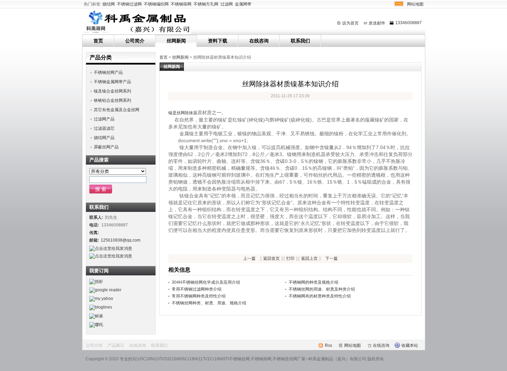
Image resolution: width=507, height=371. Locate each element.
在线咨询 (259, 40)
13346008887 (408, 22)
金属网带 (243, 4)
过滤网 (226, 4)
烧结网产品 (104, 137)
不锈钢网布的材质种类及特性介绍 (320, 296)
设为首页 (350, 23)
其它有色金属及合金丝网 (116, 109)
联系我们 (300, 40)
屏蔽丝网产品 (106, 147)
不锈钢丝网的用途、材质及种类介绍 (322, 289)
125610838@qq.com (120, 240)
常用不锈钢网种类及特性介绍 (199, 296)
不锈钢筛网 (181, 4)
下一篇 (331, 258)
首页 (98, 40)
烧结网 (108, 4)
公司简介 (135, 40)
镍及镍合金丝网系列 (112, 91)
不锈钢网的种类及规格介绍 (313, 282)
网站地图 (415, 4)
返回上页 (309, 258)
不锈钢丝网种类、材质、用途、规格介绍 (209, 303)
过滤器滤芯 (104, 128)
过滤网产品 (104, 119)
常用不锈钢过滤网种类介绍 (196, 289)
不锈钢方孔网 (205, 4)
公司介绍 (94, 345)
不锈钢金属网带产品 (112, 81)
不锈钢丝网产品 (108, 72)
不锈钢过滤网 (129, 4)
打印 (290, 258)
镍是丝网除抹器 (182, 112)
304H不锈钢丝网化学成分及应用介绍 (206, 282)
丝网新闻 (176, 40)
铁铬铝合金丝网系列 (112, 100)
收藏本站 (409, 345)
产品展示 (116, 345)
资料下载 (217, 40)
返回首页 (271, 258)
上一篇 (249, 258)
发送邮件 (377, 23)
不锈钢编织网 (156, 4)
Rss (328, 345)
